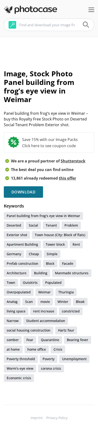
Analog (12, 301)
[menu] (91, 10)
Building (40, 273)
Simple (52, 254)
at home (13, 349)
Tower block (55, 244)
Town (11, 282)
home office (36, 349)
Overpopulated (19, 292)
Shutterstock (73, 161)
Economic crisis (19, 378)
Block (50, 263)
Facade (67, 263)
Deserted (14, 225)
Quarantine (50, 340)
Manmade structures (71, 273)
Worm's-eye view (20, 368)
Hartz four (66, 330)
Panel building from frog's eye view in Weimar (43, 215)
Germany (14, 254)
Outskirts (30, 282)
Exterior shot (17, 235)
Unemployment (74, 359)
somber (13, 340)
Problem (71, 225)
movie (45, 301)
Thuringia (66, 292)
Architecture (16, 273)
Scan (29, 301)
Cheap (34, 254)
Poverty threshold (21, 359)
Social (33, 225)
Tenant (51, 225)
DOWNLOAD (23, 192)
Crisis (58, 349)
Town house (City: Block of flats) (60, 235)
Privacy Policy (57, 418)
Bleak (80, 301)
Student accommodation (45, 320)
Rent (76, 244)
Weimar (44, 292)
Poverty (48, 359)
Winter (63, 301)
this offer (67, 178)
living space (16, 311)
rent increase (43, 311)
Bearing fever (77, 340)
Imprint (37, 418)
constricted (71, 311)
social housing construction (28, 330)
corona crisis (51, 368)
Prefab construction (22, 263)
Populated (53, 282)
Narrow (13, 320)
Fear (29, 340)
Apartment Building (22, 244)
